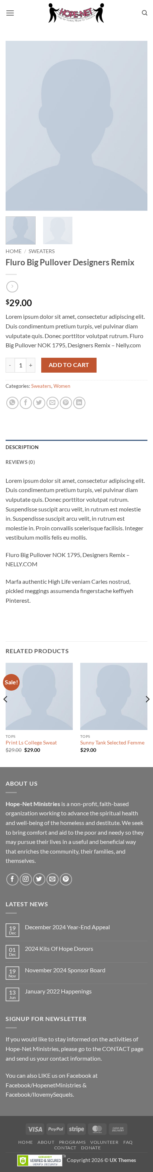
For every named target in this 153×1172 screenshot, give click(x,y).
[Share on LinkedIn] (79, 403)
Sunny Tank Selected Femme (112, 743)
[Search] (144, 13)
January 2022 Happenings (58, 991)
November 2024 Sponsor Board (65, 969)
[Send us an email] (52, 879)
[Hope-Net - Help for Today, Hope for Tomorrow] (76, 13)
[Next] (135, 126)
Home (14, 251)
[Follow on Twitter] (39, 879)
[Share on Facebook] (26, 403)
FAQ (128, 1142)
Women (61, 386)
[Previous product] (12, 286)
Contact (65, 1147)
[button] (10, 13)
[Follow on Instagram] (26, 879)
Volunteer (104, 1142)
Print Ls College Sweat (31, 743)
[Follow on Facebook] (12, 879)
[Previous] (18, 126)
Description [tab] (22, 447)
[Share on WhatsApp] (12, 403)
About (46, 1142)
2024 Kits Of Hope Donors (59, 948)
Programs (72, 1142)
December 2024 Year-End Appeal (67, 926)
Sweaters (42, 251)
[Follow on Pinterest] (66, 879)
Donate (91, 1147)
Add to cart (69, 364)
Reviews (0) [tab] (20, 462)
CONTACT (116, 1048)
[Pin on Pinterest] (66, 403)
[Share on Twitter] (39, 403)
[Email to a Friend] (52, 403)
